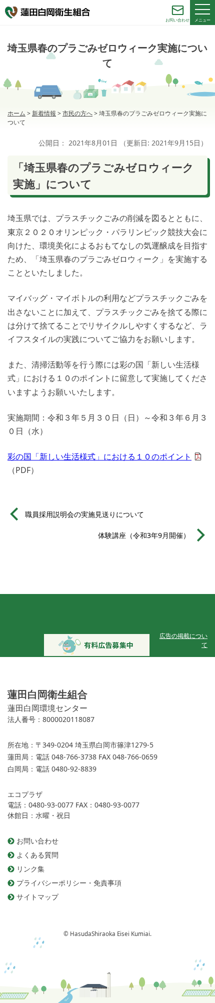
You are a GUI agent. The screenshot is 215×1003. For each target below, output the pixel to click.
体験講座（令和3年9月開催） (144, 535)
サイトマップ (37, 897)
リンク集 (30, 869)
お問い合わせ (37, 841)
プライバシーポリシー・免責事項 (69, 883)
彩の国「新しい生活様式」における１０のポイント (100, 456)
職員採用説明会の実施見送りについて (84, 514)
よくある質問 (37, 855)
